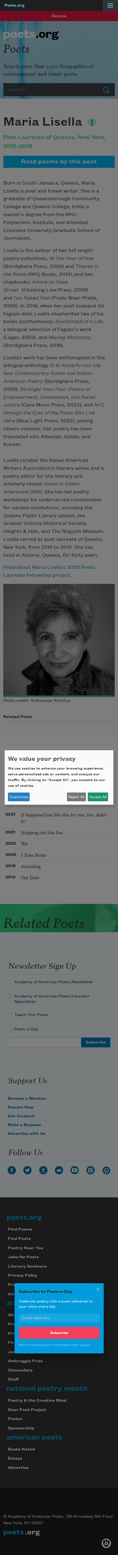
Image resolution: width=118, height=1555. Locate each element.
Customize (19, 797)
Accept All (97, 797)
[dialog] (59, 777)
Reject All (76, 797)
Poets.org (14, 5)
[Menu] (110, 5)
